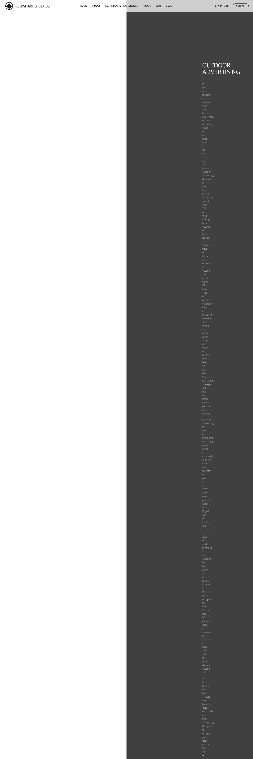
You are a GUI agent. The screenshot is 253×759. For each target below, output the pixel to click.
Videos (96, 5)
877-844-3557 (222, 5)
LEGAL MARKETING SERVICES (121, 5)
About (147, 5)
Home (83, 5)
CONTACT (241, 5)
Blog (169, 5)
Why (158, 5)
